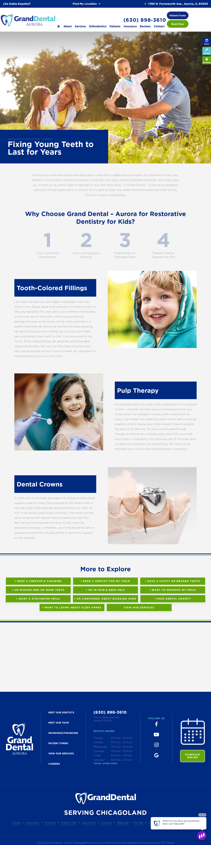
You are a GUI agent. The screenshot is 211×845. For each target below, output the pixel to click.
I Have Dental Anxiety (173, 598)
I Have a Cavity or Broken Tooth (172, 581)
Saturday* (99, 759)
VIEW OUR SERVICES (61, 753)
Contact (159, 26)
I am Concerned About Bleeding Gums (105, 598)
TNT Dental (167, 842)
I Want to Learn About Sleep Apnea (71, 607)
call (124, 185)
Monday (98, 738)
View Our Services (139, 607)
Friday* (97, 755)
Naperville (123, 822)
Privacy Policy (94, 842)
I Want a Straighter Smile (38, 598)
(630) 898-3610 (144, 20)
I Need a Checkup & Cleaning (38, 581)
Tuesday (98, 742)
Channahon (33, 822)
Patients (115, 26)
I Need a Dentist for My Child (105, 581)
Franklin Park (68, 822)
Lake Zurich (89, 822)
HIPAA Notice (112, 842)
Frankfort (50, 822)
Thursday (98, 751)
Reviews (145, 26)
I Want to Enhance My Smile (173, 590)
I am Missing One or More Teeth (38, 590)
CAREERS (54, 763)
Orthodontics (98, 26)
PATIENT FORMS (58, 743)
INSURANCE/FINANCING (63, 733)
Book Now (177, 24)
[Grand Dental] (58, 26)
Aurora (16, 822)
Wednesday (100, 746)
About (67, 26)
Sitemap (79, 842)
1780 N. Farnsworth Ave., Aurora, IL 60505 (177, 3)
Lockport (106, 822)
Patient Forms (177, 15)
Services (80, 26)
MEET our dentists (61, 712)
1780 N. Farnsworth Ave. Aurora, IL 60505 (106, 719)
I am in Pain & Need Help (105, 590)
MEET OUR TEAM (58, 722)
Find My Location (85, 4)
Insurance (130, 26)
